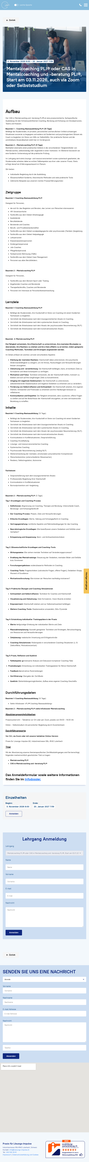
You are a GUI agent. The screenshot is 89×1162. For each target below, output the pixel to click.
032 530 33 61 (11, 1152)
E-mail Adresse (9, 1009)
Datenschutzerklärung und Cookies (25, 1155)
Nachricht (10, 903)
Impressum (7, 1155)
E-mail (8, 888)
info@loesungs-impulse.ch (19, 1150)
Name (8, 860)
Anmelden (13, 813)
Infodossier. (33, 779)
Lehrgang (10, 846)
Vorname (9, 874)
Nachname (7, 997)
